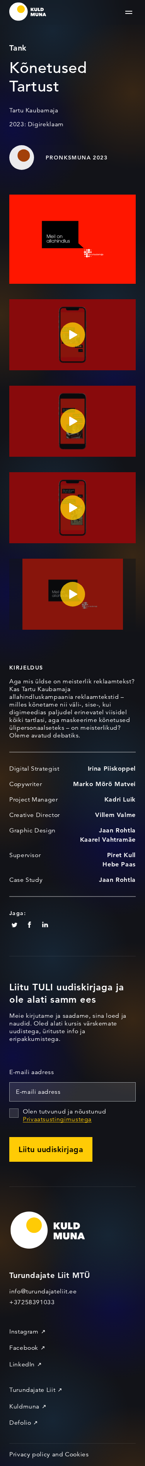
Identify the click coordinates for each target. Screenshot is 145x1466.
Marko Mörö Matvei (104, 784)
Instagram (24, 1332)
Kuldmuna (24, 1406)
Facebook (23, 1348)
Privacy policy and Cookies (49, 1454)
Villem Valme (115, 815)
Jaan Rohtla (117, 830)
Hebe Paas (119, 864)
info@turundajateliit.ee (43, 1291)
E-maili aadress (31, 1072)
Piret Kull (121, 855)
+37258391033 (32, 1302)
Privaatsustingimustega (57, 1119)
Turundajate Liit (32, 1390)
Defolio (20, 1423)
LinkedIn (22, 1364)
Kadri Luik (120, 799)
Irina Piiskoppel (112, 768)
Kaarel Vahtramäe (108, 839)
